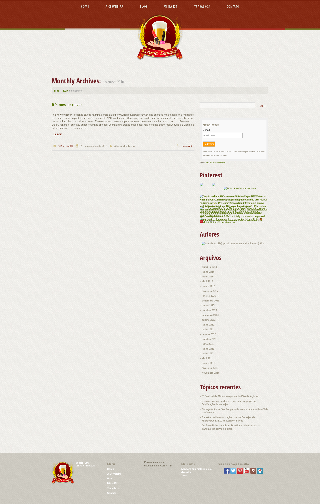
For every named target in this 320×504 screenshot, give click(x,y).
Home (85, 6)
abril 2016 (207, 281)
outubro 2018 (209, 267)
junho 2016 (208, 271)
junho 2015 (208, 305)
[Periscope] (260, 470)
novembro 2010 (210, 372)
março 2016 (208, 286)
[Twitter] (233, 470)
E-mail (206, 130)
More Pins (209, 221)
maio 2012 (208, 329)
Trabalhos (202, 6)
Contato (233, 6)
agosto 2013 (209, 319)
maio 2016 (208, 276)
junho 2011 (208, 348)
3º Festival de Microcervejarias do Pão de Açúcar (230, 396)
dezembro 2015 (210, 300)
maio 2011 (207, 353)
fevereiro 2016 (210, 291)
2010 (65, 90)
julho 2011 (208, 344)
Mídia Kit (171, 6)
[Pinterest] (240, 470)
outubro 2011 (209, 339)
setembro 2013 (210, 315)
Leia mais (57, 134)
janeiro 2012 (209, 334)
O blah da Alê (65, 146)
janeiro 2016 (209, 295)
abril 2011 (207, 358)
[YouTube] (246, 470)
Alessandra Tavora (124, 146)
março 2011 (208, 363)
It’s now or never (67, 104)
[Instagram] (253, 470)
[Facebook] (226, 470)
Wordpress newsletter (216, 162)
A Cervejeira (114, 6)
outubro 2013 (209, 310)
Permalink (187, 146)
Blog (143, 6)
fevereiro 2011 (210, 368)
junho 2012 (208, 324)
